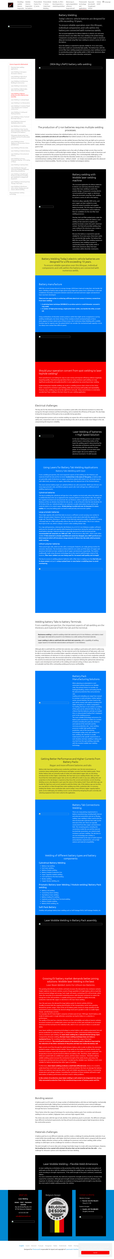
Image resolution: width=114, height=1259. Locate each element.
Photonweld (36, 1249)
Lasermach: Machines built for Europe (78, 1249)
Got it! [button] (95, 1253)
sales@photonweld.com (23, 1216)
